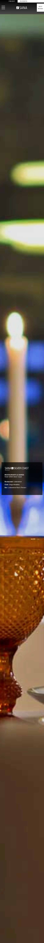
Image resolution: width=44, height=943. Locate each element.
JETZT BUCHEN (40, 7)
